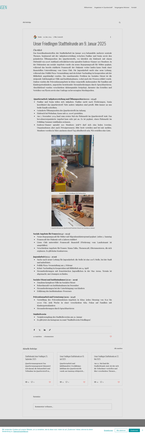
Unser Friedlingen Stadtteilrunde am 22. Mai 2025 (106, 357)
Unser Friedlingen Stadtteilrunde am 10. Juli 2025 (72, 357)
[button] (120, 22)
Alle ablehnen (121, 430)
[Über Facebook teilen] (34, 330)
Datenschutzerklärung (20, 431)
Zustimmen (134, 430)
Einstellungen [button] (108, 430)
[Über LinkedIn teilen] (45, 330)
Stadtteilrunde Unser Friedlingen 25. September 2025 (36, 357)
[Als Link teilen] (50, 330)
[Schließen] (142, 430)
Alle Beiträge (27, 22)
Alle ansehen (118, 348)
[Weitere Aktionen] (110, 37)
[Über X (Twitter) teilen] (39, 330)
